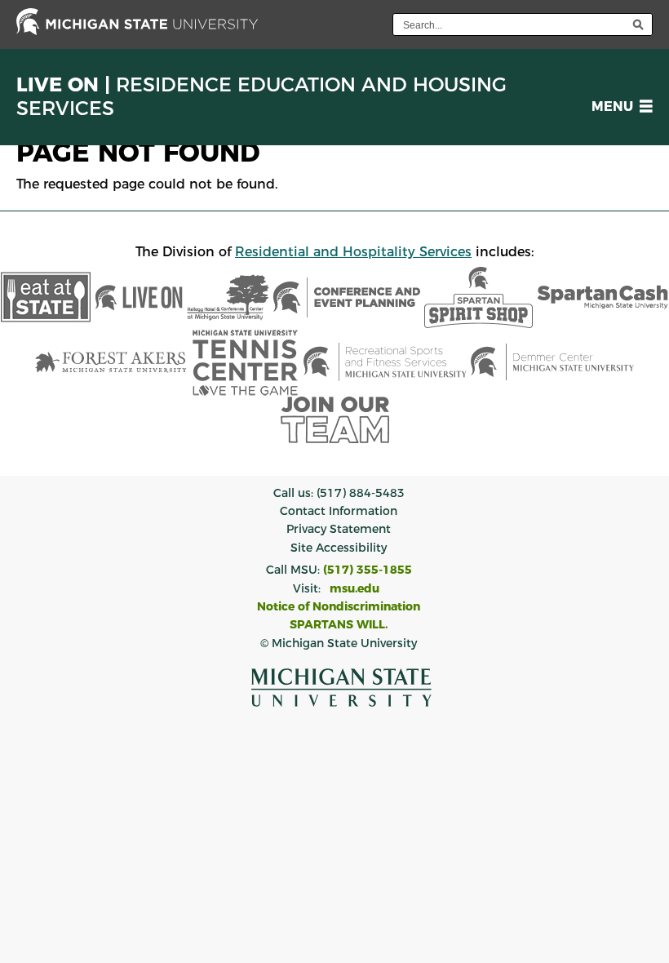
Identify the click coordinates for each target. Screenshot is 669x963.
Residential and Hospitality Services (353, 252)
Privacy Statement (338, 528)
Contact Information (338, 511)
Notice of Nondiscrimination (338, 606)
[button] (619, 106)
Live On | (261, 96)
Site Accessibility (338, 547)
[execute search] (638, 24)
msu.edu (354, 588)
